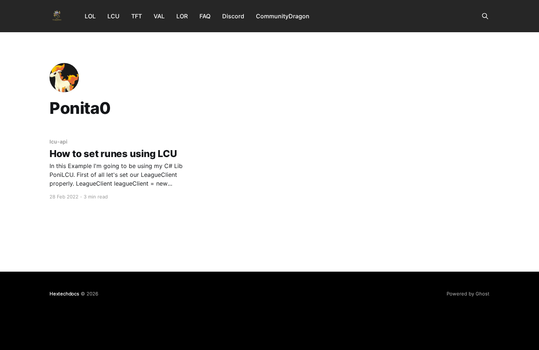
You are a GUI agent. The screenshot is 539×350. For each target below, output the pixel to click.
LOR (182, 16)
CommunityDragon (282, 16)
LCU (113, 16)
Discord (233, 16)
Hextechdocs (64, 294)
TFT (136, 16)
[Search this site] (485, 16)
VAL (159, 16)
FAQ (204, 16)
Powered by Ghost (468, 294)
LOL (90, 16)
